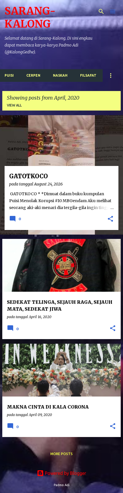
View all (14, 105)
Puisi (9, 75)
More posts (61, 454)
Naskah (60, 75)
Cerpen (33, 75)
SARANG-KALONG (30, 17)
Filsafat (88, 75)
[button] (110, 219)
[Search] (101, 11)
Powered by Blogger (65, 473)
